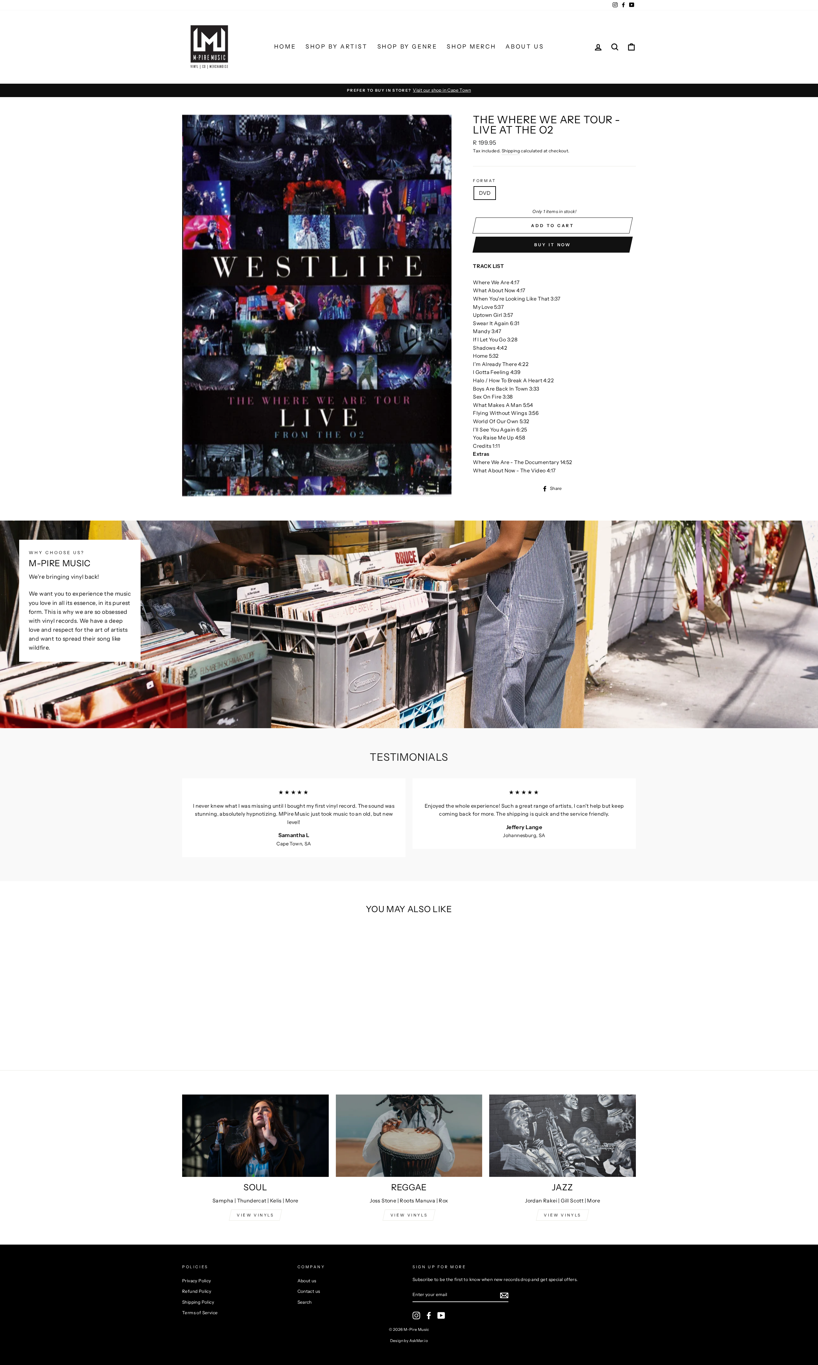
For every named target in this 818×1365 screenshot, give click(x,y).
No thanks (409, 770)
